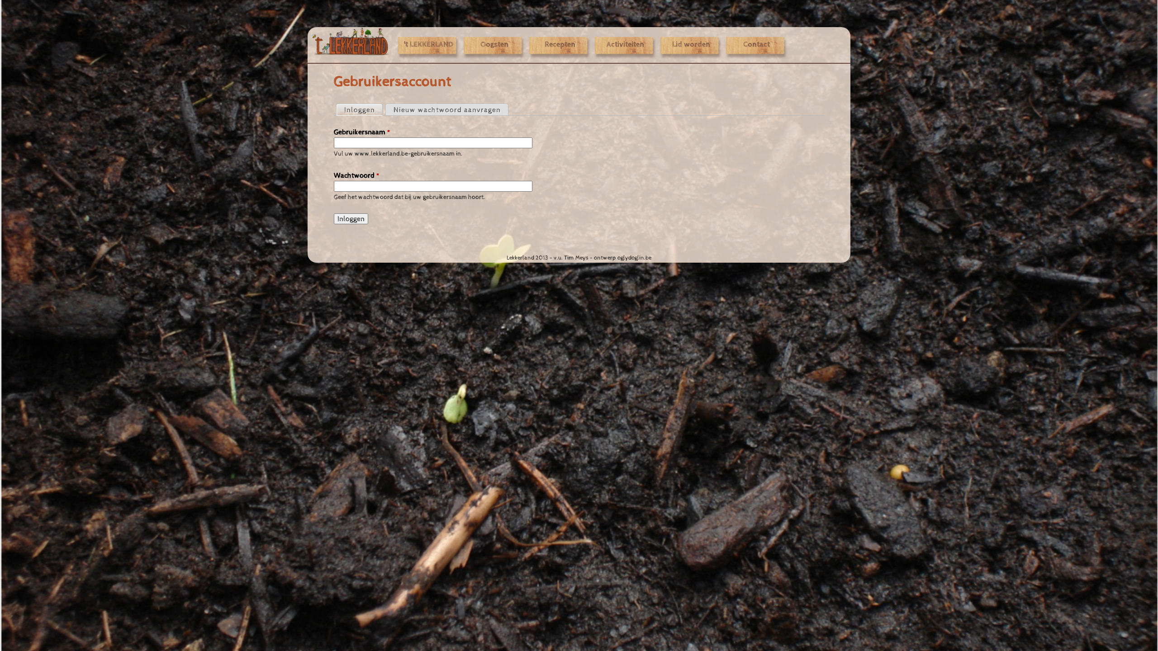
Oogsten (494, 45)
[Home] (350, 41)
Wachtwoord (357, 175)
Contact (756, 45)
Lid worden (691, 45)
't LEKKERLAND (428, 45)
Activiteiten (625, 45)
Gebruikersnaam (362, 132)
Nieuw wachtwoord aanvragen (447, 110)
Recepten (560, 45)
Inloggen (363, 110)
